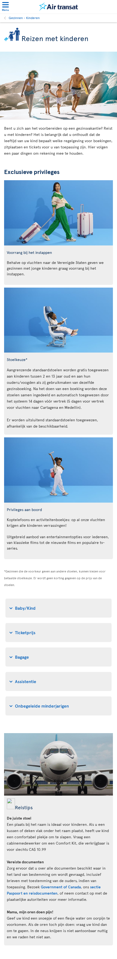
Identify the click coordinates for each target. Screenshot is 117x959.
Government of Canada (61, 886)
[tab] (58, 608)
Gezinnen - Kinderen (24, 17)
